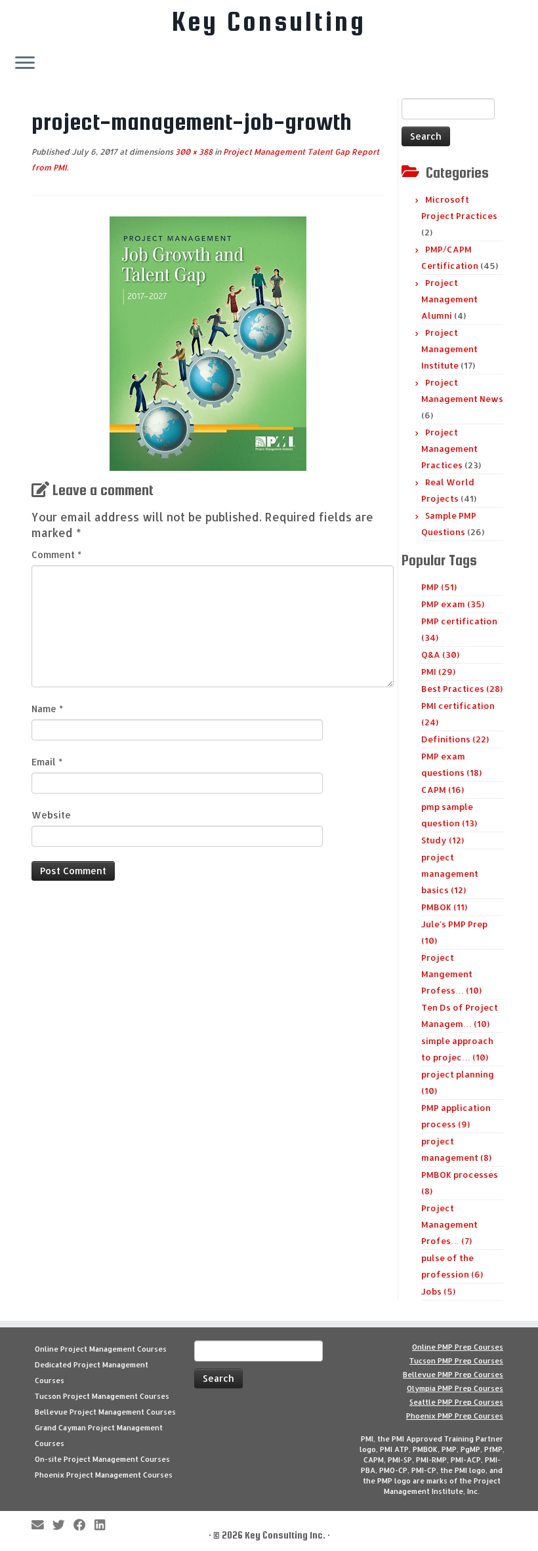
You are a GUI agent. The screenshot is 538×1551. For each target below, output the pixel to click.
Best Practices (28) (462, 688)
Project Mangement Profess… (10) (451, 974)
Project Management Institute (449, 349)
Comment (56, 554)
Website (51, 814)
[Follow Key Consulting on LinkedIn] (104, 1526)
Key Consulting (269, 21)
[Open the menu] (25, 63)
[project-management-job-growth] (208, 342)
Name (47, 708)
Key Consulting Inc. (285, 1535)
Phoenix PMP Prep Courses (454, 1415)
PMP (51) (439, 587)
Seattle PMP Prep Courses (456, 1402)
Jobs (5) (438, 1291)
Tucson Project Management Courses (102, 1396)
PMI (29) (438, 671)
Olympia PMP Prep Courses (455, 1388)
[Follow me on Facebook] (83, 1526)
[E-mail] (41, 1526)
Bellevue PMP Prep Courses (453, 1374)
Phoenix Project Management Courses (104, 1475)
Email (46, 761)
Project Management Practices (449, 448)
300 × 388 (193, 152)
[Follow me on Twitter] (62, 1526)
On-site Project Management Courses (102, 1459)
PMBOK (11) (444, 907)
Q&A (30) (440, 654)
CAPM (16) (442, 789)
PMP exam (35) (452, 604)
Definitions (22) (455, 739)
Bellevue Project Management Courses (105, 1412)
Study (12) (442, 840)
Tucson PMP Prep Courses (456, 1360)
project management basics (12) (449, 873)
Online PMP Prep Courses (457, 1347)
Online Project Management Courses (101, 1349)
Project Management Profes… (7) (449, 1224)
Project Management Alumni (449, 299)
